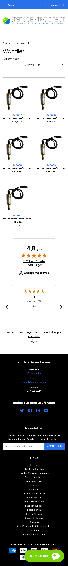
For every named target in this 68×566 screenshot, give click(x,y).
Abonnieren (54, 446)
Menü (11, 5)
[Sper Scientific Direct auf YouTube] (46, 411)
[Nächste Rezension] (61, 308)
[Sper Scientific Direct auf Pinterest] (38, 411)
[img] (34, 255)
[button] (44, 556)
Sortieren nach (11, 59)
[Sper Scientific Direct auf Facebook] (30, 411)
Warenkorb (57, 5)
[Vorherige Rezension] (7, 308)
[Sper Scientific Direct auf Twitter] (22, 411)
